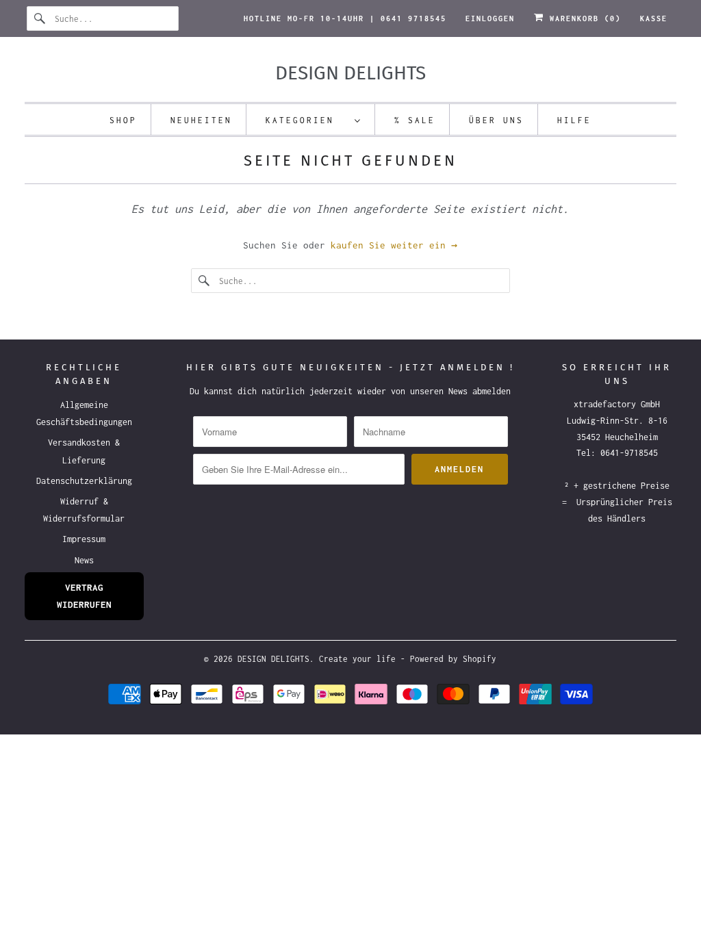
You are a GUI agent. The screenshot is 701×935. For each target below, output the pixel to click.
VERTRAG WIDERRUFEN (84, 596)
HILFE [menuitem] (574, 120)
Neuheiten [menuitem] (201, 120)
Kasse (653, 18)
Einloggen (490, 18)
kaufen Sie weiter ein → (394, 245)
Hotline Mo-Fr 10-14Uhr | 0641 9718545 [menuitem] (345, 18)
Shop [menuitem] (123, 120)
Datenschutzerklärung (84, 481)
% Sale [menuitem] (414, 120)
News (84, 560)
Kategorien (307, 120)
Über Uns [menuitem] (496, 120)
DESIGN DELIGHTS (273, 658)
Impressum (83, 539)
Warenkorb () (582, 18)
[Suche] (40, 18)
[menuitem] (313, 119)
